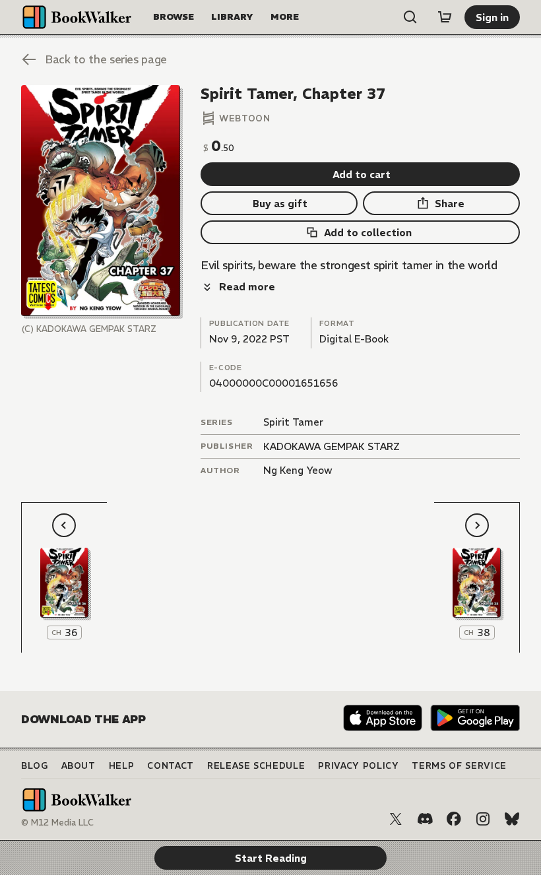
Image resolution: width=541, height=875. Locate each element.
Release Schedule (256, 766)
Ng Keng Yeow (298, 470)
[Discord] (425, 819)
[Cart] (444, 17)
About (78, 766)
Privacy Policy (358, 766)
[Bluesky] (512, 819)
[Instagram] (483, 819)
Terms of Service (459, 766)
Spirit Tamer (293, 422)
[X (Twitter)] (396, 819)
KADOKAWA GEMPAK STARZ (331, 446)
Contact (170, 766)
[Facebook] (454, 819)
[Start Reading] (100, 200)
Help (122, 766)
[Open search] (410, 17)
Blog (34, 766)
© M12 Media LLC (57, 822)
